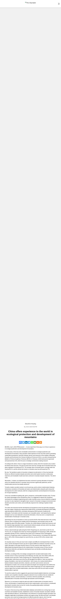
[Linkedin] (26, 442)
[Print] (37, 442)
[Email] (35, 442)
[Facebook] (20, 442)
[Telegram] (29, 442)
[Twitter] (23, 442)
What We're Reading (30, 423)
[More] (40, 442)
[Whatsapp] (32, 442)
